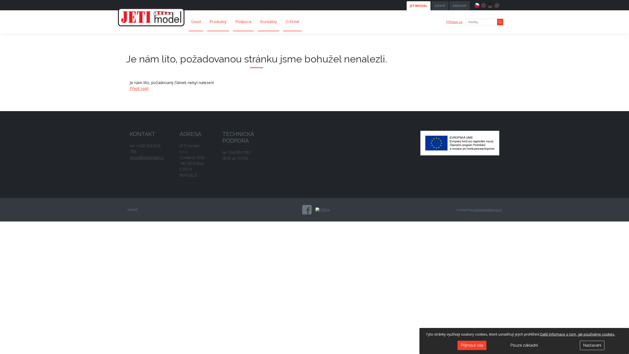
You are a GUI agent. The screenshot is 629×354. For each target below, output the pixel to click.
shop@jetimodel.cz (147, 157)
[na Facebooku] (307, 210)
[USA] (496, 4)
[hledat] (500, 22)
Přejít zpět (139, 88)
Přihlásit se (454, 22)
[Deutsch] (490, 4)
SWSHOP (460, 5)
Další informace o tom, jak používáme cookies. (577, 334)
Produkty (218, 21)
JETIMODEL (418, 5)
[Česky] (476, 4)
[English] (483, 4)
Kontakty (268, 21)
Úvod (196, 21)
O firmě (292, 21)
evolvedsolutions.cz (487, 209)
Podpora (243, 21)
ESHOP (440, 5)
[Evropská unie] (459, 142)
